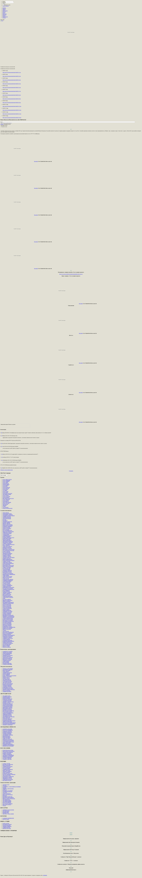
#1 (1, 467)
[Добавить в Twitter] (2, 426)
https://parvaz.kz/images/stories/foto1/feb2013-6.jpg (12, 95)
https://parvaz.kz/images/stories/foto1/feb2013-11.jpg (12, 113)
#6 (1, 443)
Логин (4, 1)
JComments (71, 470)
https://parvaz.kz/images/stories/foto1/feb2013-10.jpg (12, 117)
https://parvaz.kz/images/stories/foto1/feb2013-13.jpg (12, 106)
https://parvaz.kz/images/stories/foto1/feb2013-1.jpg (12, 72)
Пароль (4, 2)
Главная (1, 124)
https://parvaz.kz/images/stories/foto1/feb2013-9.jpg (12, 102)
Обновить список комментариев (6, 469)
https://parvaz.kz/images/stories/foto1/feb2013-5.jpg (12, 83)
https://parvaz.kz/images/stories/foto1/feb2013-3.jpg (12, 87)
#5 (1, 446)
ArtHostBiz (45, 875)
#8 (1, 432)
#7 (1, 435)
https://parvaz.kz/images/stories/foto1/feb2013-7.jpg (12, 91)
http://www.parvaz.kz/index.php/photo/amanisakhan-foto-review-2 (71, 274)
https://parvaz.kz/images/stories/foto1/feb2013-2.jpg (12, 76)
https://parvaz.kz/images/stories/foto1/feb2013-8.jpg (12, 98)
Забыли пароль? (6, 5)
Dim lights (36, 161)
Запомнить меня (7, 4)
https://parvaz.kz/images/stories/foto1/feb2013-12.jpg (12, 110)
